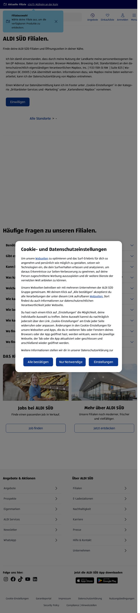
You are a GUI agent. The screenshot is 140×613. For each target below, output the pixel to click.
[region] (68, 306)
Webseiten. (96, 296)
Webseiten (41, 258)
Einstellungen (103, 362)
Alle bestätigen (38, 362)
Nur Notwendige (70, 362)
